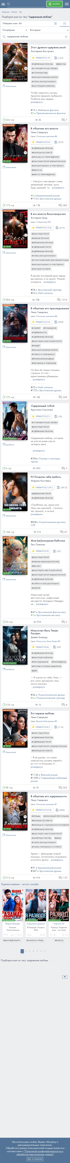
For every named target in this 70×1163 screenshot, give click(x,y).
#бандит (36, 346)
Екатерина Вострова (42, 51)
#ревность (37, 170)
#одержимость (39, 333)
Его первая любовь (42, 713)
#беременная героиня (42, 243)
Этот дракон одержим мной (48, 47)
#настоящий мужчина (43, 86)
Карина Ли (59, 924)
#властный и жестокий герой (47, 341)
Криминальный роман (48, 195)
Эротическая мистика (48, 615)
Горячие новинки (20, 884)
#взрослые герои (40, 733)
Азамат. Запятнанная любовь (12, 930)
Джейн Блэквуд (39, 637)
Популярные (9, 30)
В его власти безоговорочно (48, 214)
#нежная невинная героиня (45, 562)
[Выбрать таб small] (55, 24)
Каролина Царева (36, 924)
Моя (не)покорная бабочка (48, 540)
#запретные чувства (41, 838)
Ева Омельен (38, 544)
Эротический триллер (50, 290)
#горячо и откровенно (43, 355)
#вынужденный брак (13, 941)
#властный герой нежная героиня (48, 162)
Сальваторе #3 (43, 222)
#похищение (49, 328)
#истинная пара (40, 73)
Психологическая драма (51, 695)
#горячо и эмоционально (45, 584)
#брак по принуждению (43, 175)
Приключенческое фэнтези (51, 113)
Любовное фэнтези (48, 110)
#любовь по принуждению (45, 157)
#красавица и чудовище (44, 363)
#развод (59, 941)
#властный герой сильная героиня (49, 746)
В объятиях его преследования (50, 308)
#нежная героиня (40, 238)
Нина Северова (39, 132)
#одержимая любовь (42, 64)
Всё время (35, 30)
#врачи (58, 838)
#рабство (36, 566)
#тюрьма (36, 816)
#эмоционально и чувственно (48, 166)
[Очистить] (66, 37)
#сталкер (36, 328)
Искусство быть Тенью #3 (48, 641)
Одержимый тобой (42, 406)
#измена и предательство (36, 941)
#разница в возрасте (42, 153)
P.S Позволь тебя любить (46, 477)
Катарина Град (39, 218)
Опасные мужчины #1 (46, 804)
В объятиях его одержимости (49, 796)
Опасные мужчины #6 (46, 136)
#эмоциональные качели (45, 77)
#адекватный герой (41, 494)
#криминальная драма (43, 359)
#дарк (34, 671)
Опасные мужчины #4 (46, 316)
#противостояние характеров (46, 666)
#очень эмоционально (44, 82)
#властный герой (40, 234)
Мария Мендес (12, 924)
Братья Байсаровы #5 (46, 721)
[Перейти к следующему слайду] (64, 914)
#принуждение (59, 662)
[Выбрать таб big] (64, 24)
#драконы (61, 64)
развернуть (37, 102)
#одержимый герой (41, 247)
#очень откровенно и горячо (46, 847)
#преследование (40, 662)
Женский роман (49, 775)
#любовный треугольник (56, 816)
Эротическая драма (50, 199)
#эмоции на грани (41, 269)
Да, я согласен (35, 1159)
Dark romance (45, 293)
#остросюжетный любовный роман (50, 260)
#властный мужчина (42, 658)
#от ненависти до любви (44, 69)
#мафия (36, 588)
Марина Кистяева (41, 481)
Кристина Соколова (42, 410)
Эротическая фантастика (52, 612)
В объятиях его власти (44, 128)
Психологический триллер (50, 698)
